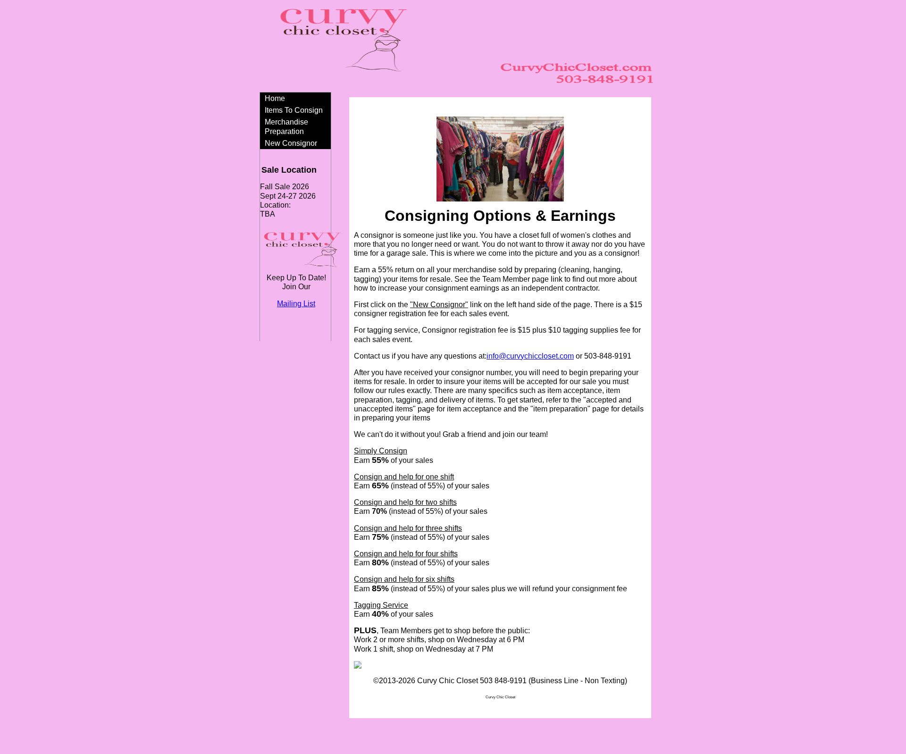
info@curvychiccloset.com (530, 356)
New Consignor (291, 143)
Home (275, 98)
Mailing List (296, 304)
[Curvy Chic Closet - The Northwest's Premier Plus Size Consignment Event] (357, 666)
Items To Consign (294, 110)
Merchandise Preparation (286, 126)
